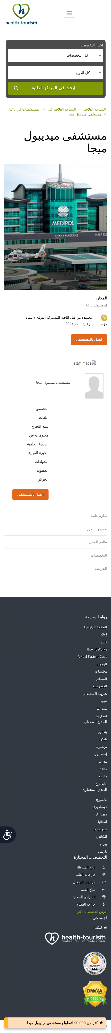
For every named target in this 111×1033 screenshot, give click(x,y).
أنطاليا (102, 822)
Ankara (101, 814)
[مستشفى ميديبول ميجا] (55, 226)
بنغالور (102, 732)
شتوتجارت (100, 829)
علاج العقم (88, 890)
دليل (104, 642)
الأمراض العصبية (84, 897)
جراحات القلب (85, 875)
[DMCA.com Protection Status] (95, 993)
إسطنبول (100, 754)
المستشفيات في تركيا (25, 109)
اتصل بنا (101, 716)
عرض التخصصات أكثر (92, 912)
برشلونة (101, 747)
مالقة (103, 769)
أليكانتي (101, 837)
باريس (102, 851)
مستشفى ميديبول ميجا (85, 114)
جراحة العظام (86, 904)
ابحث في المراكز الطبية (53, 87)
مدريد (103, 761)
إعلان (103, 634)
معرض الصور (97, 529)
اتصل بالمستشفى (89, 339)
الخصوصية (100, 686)
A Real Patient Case (92, 657)
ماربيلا (103, 776)
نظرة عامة (99, 516)
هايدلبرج (101, 784)
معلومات (101, 671)
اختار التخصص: (92, 45)
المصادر (101, 679)
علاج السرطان (85, 867)
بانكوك (102, 739)
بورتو (103, 844)
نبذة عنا (102, 708)
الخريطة (100, 568)
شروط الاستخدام (95, 694)
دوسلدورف (99, 807)
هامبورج (101, 800)
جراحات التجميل (84, 882)
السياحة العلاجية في (62, 109)
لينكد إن (96, 927)
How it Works (97, 649)
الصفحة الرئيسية (95, 627)
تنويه (103, 701)
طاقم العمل (98, 542)
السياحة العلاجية (94, 109)
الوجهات (101, 664)
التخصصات (99, 555)
